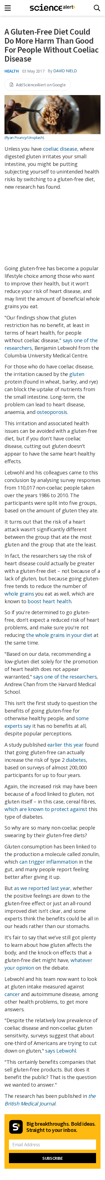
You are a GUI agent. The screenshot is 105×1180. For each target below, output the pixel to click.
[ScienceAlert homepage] (52, 8)
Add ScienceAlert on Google (41, 84)
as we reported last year (42, 888)
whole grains (19, 593)
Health (11, 71)
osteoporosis (52, 412)
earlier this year (65, 744)
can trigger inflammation (48, 861)
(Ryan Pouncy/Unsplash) (24, 137)
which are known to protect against (45, 809)
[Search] (97, 8)
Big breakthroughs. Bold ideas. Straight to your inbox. (61, 1127)
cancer (12, 994)
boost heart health (49, 601)
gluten (76, 374)
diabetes (76, 759)
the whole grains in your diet (59, 635)
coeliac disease (60, 148)
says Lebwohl (60, 1050)
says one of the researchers (65, 676)
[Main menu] (9, 8)
